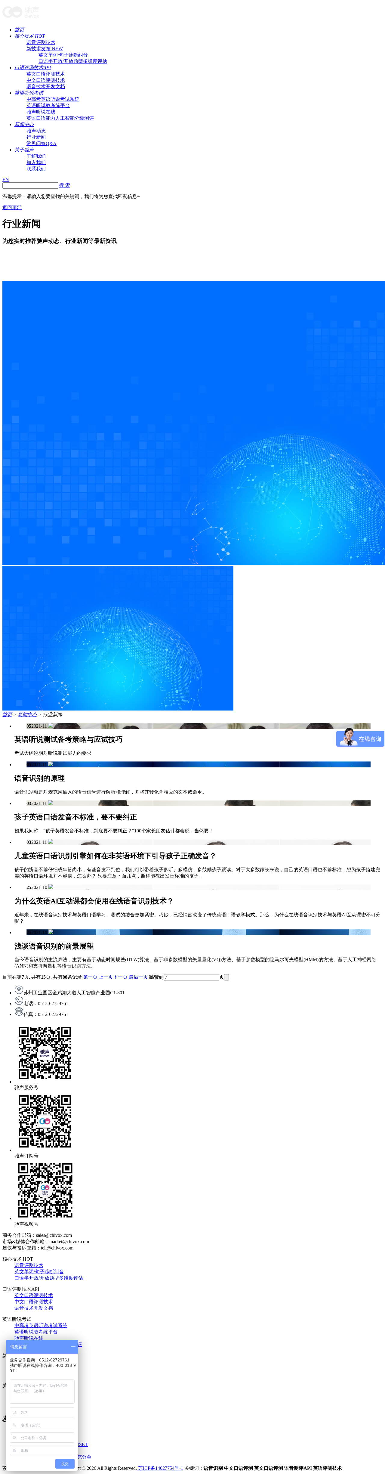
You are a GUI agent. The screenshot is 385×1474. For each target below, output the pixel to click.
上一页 (106, 977)
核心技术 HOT (29, 36)
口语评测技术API (32, 67)
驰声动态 (36, 130)
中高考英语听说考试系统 (52, 99)
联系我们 (36, 168)
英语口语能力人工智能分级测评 (60, 118)
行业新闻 (36, 137)
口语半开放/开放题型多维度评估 (72, 61)
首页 (19, 29)
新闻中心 (24, 124)
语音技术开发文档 (45, 86)
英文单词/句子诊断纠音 (63, 54)
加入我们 (36, 162)
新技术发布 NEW (44, 48)
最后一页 (138, 977)
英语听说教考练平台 (48, 105)
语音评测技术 (40, 42)
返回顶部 (12, 207)
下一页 (120, 977)
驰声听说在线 (40, 111)
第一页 (90, 977)
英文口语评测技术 (45, 73)
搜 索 (64, 185)
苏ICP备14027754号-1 (160, 1468)
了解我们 (36, 156)
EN (5, 179)
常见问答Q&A (41, 143)
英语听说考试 (28, 92)
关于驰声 (24, 149)
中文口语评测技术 (45, 80)
